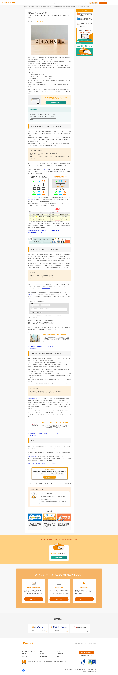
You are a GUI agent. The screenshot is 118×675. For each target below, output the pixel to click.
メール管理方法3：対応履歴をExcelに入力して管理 (43, 118)
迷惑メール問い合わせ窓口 (88, 669)
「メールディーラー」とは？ (55, 3)
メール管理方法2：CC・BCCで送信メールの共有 (42, 116)
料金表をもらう (84, 599)
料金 (67, 3)
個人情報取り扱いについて (71, 669)
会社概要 (64, 669)
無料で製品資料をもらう (86, 652)
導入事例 (85, 3)
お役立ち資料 (101, 0)
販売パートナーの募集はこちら (87, 655)
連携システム (79, 3)
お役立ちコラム (50, 6)
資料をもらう (103, 3)
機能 (71, 3)
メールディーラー (50, 91)
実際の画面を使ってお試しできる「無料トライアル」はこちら (42, 463)
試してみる (59, 599)
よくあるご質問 (94, 0)
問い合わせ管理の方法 (57, 6)
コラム (106, 0)
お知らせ (59, 656)
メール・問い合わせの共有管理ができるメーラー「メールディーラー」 (35, 6)
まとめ (32, 119)
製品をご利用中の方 (113, 0)
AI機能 (74, 3)
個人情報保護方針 (80, 669)
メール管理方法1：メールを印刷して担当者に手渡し (43, 114)
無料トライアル (112, 3)
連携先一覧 (24, 656)
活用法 (63, 3)
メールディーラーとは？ (27, 651)
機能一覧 (24, 653)
